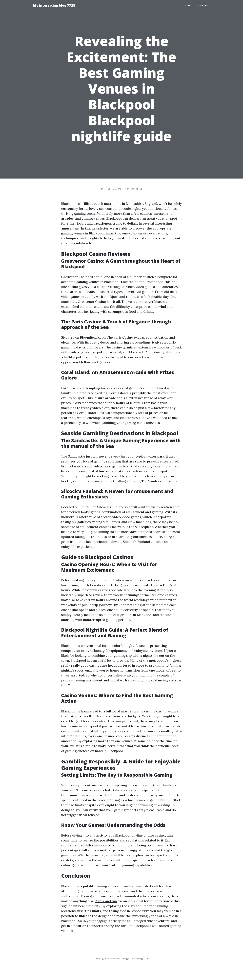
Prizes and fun (106, 901)
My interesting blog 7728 (54, 5)
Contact (204, 5)
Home (188, 5)
